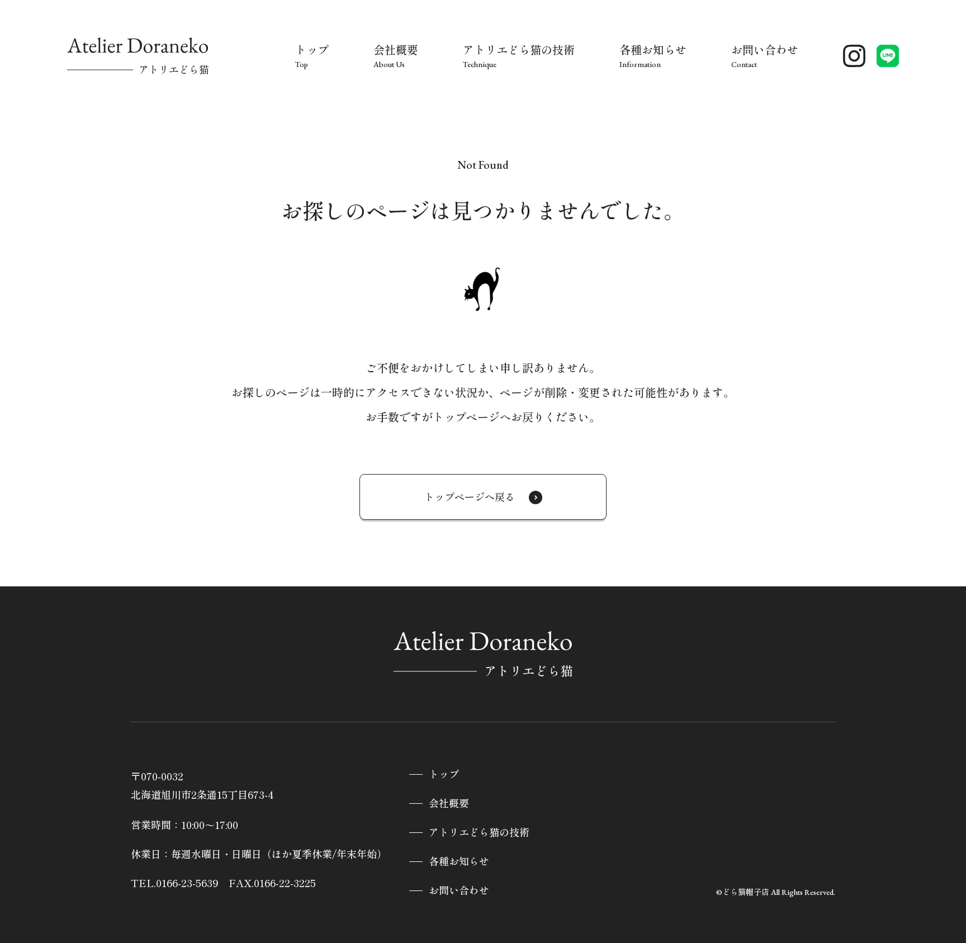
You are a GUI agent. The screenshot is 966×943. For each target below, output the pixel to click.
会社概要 (449, 803)
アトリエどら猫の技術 (479, 832)
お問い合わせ (459, 890)
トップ (444, 774)
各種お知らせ (459, 861)
